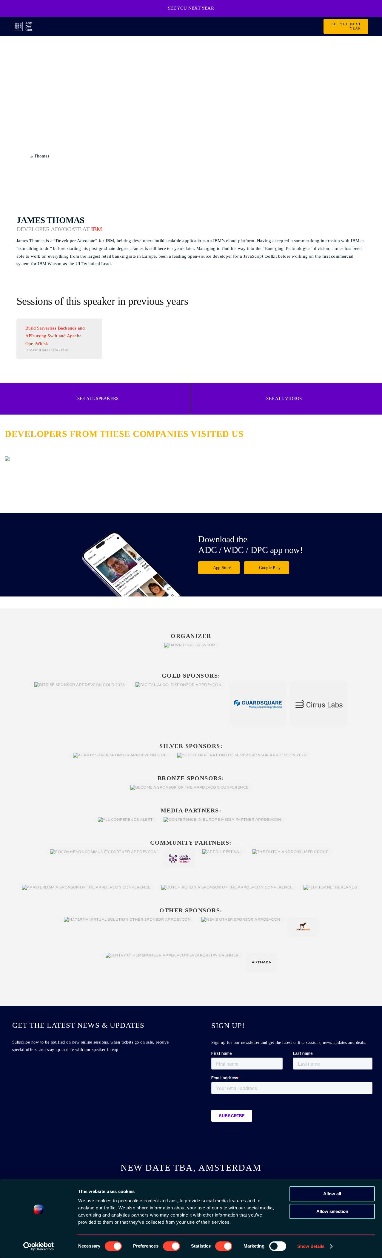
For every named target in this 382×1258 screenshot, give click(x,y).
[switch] (171, 1246)
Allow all (332, 1193)
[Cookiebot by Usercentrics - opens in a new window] (39, 1246)
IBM (96, 229)
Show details (310, 1246)
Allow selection (332, 1211)
